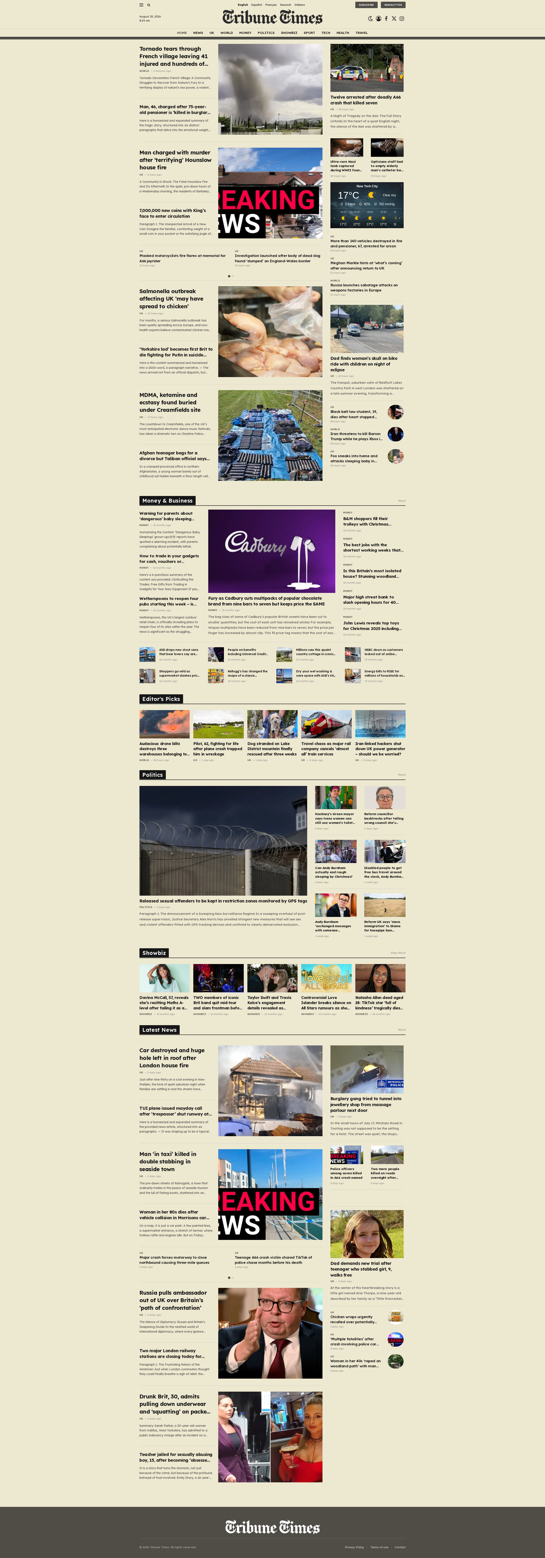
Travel (362, 33)
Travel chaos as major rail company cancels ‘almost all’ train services (326, 749)
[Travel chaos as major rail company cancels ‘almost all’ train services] (326, 724)
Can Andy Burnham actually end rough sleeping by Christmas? (334, 872)
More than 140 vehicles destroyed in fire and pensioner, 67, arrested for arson (366, 243)
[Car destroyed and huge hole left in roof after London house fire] (270, 1090)
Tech (325, 33)
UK (211, 33)
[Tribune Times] (272, 18)
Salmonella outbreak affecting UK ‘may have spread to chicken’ (171, 299)
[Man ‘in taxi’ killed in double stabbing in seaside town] (270, 1194)
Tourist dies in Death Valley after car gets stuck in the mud (277, 258)
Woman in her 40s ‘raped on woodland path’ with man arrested (355, 1364)
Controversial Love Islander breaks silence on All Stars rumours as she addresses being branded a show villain (326, 1003)
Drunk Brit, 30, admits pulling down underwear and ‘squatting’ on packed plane (174, 1404)
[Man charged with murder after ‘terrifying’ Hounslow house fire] (270, 193)
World (227, 33)
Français (271, 4)
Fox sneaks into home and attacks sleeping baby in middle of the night (354, 459)
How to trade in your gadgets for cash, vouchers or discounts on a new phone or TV (169, 558)
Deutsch (285, 4)
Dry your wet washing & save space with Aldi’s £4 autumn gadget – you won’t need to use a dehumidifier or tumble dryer (315, 673)
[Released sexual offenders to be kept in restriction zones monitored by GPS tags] (223, 841)
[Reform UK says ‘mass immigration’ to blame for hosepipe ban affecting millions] (385, 905)
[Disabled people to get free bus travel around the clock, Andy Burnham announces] (385, 851)
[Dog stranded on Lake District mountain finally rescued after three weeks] (272, 724)
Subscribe (366, 4)
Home (182, 33)
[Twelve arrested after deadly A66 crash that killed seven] (367, 68)
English (243, 4)
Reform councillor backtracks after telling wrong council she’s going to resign (383, 818)
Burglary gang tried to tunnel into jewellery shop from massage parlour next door (366, 1104)
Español (256, 4)
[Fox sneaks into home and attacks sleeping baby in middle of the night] (396, 456)
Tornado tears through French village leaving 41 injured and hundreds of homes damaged (173, 56)
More (402, 500)
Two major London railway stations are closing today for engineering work (170, 1353)
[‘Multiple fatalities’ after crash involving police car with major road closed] (396, 1339)
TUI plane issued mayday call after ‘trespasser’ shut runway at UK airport (174, 1111)
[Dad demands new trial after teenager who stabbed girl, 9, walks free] (367, 1234)
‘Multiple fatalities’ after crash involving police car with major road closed (353, 1342)
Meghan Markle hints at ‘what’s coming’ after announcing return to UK (366, 265)
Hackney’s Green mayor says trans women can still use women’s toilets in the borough (334, 818)
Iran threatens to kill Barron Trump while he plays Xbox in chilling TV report (356, 436)
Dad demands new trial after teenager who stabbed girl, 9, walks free (361, 1269)
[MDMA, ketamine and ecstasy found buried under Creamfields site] (270, 435)
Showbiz (289, 33)
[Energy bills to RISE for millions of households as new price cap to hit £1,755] (353, 676)
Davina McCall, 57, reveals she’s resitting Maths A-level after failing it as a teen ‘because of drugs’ (163, 1003)
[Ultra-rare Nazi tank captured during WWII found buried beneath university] (346, 147)
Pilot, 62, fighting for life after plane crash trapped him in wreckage (217, 749)
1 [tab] (229, 276)
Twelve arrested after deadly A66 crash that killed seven (365, 99)
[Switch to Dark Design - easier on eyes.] (370, 18)
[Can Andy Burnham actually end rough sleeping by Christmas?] (335, 851)
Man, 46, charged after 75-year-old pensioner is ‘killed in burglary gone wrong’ (174, 109)
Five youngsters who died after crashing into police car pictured (179, 1260)
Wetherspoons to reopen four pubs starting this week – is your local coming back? (168, 601)
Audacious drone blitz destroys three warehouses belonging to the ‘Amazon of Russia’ (163, 749)
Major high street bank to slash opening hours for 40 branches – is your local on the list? (373, 599)
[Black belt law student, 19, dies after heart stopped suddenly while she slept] (396, 412)
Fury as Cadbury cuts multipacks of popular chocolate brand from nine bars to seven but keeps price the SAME (266, 601)
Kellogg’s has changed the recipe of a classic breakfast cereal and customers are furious (248, 673)
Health (343, 33)
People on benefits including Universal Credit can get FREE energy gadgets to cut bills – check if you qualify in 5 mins (247, 652)
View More (398, 952)
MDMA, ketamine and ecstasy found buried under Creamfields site (170, 402)
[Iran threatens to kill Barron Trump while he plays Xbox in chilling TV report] (396, 434)
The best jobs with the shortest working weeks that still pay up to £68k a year (371, 547)
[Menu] (141, 5)
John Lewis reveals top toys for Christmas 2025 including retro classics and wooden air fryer (372, 625)
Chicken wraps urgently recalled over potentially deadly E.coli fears (352, 1319)
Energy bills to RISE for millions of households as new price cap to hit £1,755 (384, 673)
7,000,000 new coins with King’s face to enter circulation (172, 213)
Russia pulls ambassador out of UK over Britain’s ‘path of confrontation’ (173, 1300)
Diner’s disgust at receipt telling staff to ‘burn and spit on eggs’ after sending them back (180, 258)
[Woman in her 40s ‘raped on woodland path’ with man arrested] (396, 1361)
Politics (266, 33)
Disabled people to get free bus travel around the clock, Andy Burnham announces (384, 872)
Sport (309, 33)
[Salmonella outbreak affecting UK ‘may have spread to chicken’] (270, 331)
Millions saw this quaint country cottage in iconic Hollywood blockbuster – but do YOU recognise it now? (315, 652)
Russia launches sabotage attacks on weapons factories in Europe (364, 287)
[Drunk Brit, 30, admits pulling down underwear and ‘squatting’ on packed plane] (270, 1437)
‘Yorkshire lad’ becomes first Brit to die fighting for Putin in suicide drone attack (176, 352)
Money (245, 33)
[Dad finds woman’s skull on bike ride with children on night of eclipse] (367, 329)
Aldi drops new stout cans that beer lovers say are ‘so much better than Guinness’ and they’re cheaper (178, 652)
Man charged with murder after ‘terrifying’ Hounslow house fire (175, 160)
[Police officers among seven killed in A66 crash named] (346, 1155)
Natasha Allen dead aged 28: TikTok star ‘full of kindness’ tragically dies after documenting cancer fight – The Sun (379, 1003)
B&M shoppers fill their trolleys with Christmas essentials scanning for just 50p (370, 521)
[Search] (148, 5)
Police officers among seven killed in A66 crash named (346, 1173)
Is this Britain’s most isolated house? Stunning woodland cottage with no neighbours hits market (372, 573)
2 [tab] (233, 276)
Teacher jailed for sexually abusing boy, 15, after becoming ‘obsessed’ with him (175, 1457)
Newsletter (393, 4)
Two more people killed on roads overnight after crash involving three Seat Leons (385, 1173)
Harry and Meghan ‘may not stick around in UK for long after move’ (277, 1260)
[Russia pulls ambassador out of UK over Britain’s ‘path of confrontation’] (270, 1333)
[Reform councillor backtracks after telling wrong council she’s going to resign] (385, 797)
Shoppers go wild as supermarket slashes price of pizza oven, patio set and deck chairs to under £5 (179, 673)
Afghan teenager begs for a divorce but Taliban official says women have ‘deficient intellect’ (173, 455)
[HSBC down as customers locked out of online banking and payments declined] (353, 654)
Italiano (299, 4)
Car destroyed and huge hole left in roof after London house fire (172, 1058)
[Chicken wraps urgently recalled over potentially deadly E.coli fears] (396, 1317)
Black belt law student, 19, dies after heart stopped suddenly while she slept (353, 414)
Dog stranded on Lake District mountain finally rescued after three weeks (272, 749)
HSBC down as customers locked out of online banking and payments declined (384, 652)
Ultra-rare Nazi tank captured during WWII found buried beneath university (346, 166)
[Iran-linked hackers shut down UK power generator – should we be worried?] (380, 724)
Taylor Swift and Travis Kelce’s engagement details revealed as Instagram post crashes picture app (270, 1003)
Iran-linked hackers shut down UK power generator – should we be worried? (380, 749)
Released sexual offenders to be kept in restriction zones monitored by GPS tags (223, 901)
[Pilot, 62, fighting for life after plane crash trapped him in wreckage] (218, 724)
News (198, 33)
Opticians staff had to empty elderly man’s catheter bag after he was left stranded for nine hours (387, 166)
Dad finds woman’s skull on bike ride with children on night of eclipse (363, 364)
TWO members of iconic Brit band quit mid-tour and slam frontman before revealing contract (218, 1003)
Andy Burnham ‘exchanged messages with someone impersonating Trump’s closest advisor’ (334, 926)
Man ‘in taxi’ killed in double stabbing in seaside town (167, 1161)
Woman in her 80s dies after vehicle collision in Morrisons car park (172, 1215)
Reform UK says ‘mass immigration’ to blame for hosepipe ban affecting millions (382, 926)
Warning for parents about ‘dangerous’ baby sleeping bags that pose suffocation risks (166, 516)
